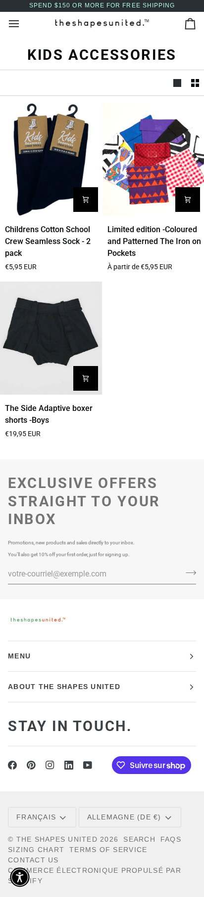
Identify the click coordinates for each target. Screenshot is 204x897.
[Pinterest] (31, 765)
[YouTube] (87, 765)
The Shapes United (57, 839)
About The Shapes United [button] (64, 687)
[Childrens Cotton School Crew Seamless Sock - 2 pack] (51, 159)
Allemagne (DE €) (124, 817)
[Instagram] (50, 765)
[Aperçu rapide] (85, 199)
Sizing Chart (36, 850)
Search (139, 839)
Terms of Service (108, 850)
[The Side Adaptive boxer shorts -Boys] (51, 338)
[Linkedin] (68, 765)
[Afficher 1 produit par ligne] (177, 82)
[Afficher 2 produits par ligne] (195, 82)
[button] (20, 877)
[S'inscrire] (188, 572)
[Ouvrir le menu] (23, 23)
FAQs (170, 839)
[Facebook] (12, 765)
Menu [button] (19, 656)
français (36, 817)
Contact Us (33, 860)
